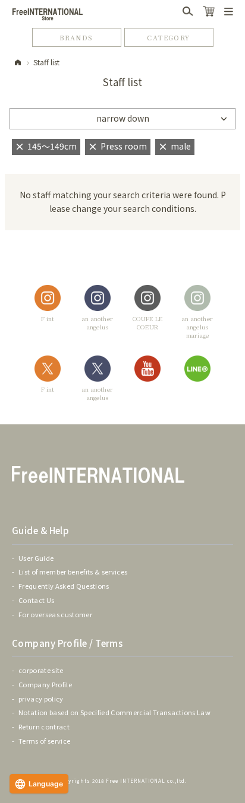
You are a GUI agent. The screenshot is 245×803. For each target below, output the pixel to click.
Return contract (44, 726)
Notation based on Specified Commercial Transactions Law (114, 712)
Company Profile (45, 684)
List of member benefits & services (72, 571)
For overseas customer (55, 614)
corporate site (41, 670)
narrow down (122, 118)
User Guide (36, 558)
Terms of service (44, 740)
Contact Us (36, 600)
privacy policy (41, 698)
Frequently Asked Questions (63, 586)
